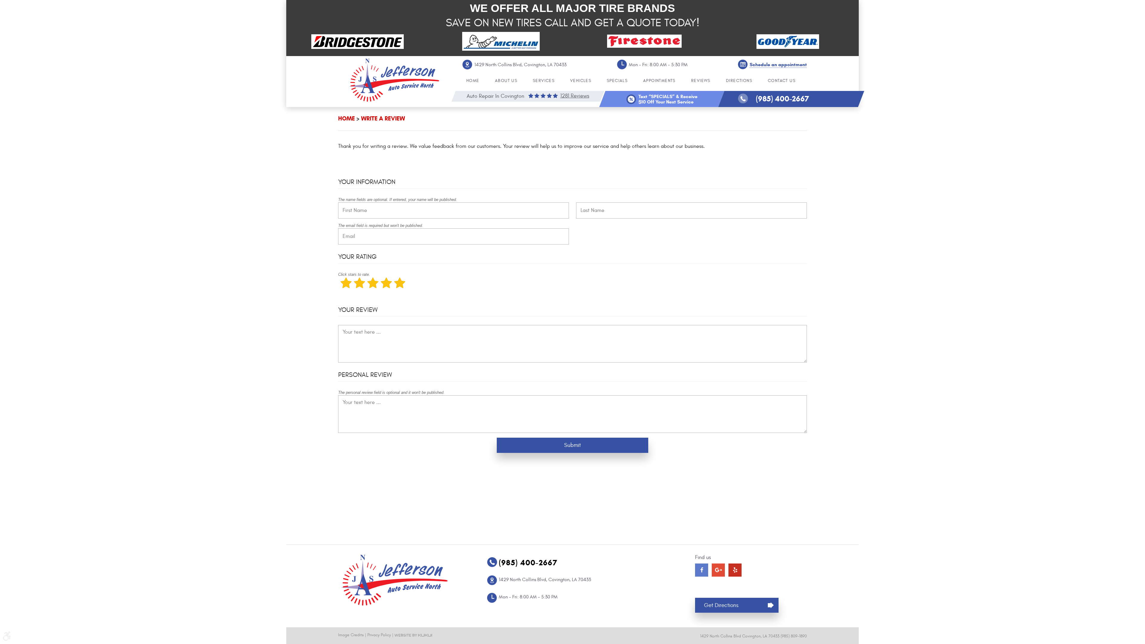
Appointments (659, 80)
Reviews (701, 80)
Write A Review (383, 118)
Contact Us (782, 80)
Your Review (357, 310)
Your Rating (357, 257)
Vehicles (580, 80)
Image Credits (351, 634)
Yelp (735, 570)
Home (472, 80)
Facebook (701, 570)
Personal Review (365, 375)
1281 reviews (574, 96)
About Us (506, 80)
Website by (413, 635)
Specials (617, 80)
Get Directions (721, 605)
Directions (739, 80)
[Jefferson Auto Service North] (394, 80)
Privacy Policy (379, 634)
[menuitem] (472, 81)
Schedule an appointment (778, 64)
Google (718, 570)
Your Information (366, 182)
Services (544, 80)
